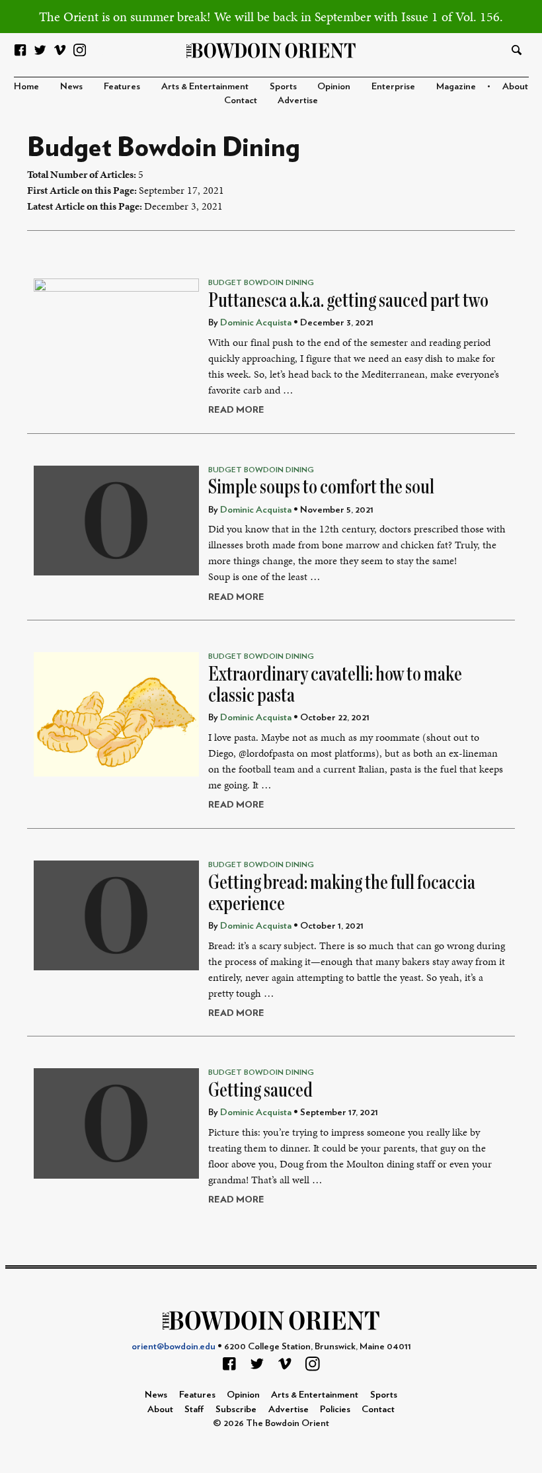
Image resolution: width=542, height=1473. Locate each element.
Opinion (333, 86)
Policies (335, 1409)
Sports (283, 86)
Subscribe (235, 1409)
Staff (194, 1409)
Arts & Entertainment (205, 86)
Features (122, 86)
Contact (240, 100)
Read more (236, 410)
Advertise (298, 100)
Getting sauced (260, 1090)
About (515, 86)
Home (26, 86)
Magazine (456, 86)
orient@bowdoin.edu (173, 1346)
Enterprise (393, 86)
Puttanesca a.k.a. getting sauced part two (348, 300)
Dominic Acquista (255, 322)
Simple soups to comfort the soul (321, 486)
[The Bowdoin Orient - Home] (271, 49)
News (71, 86)
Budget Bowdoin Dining (261, 282)
